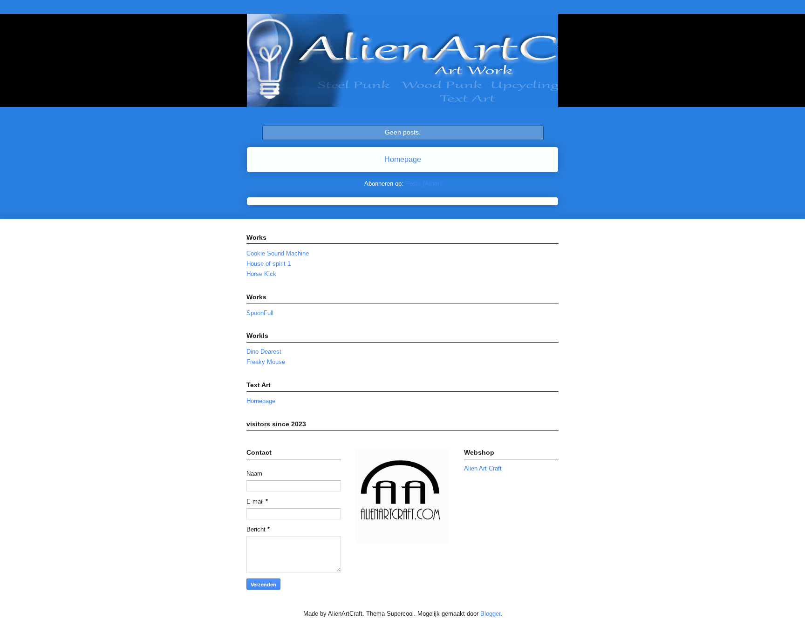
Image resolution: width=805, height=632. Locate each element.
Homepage (402, 159)
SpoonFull (259, 312)
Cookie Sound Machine (277, 253)
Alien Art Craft (483, 468)
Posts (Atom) (423, 183)
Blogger (490, 613)
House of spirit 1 (268, 263)
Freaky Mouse (265, 361)
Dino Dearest (263, 351)
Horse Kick (261, 273)
